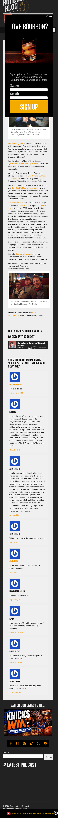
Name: (14, 85)
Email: (14, 93)
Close (49, 16)
